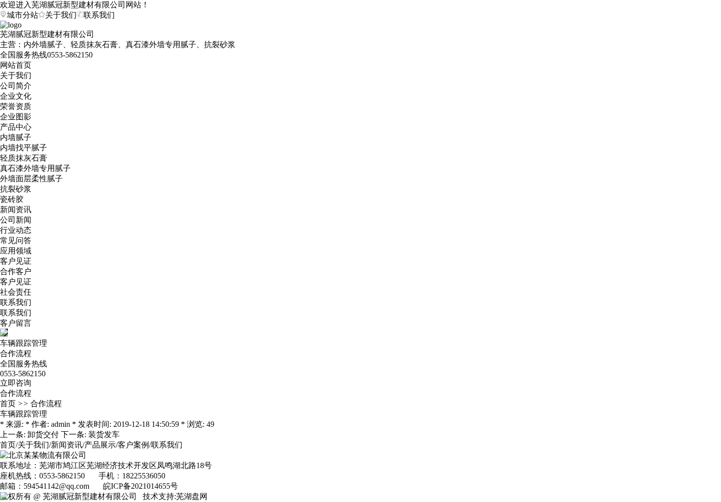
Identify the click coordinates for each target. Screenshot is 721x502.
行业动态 (15, 230)
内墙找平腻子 (23, 147)
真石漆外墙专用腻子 (35, 168)
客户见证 (15, 261)
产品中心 (15, 127)
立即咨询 (15, 383)
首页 (8, 403)
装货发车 (104, 434)
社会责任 (15, 292)
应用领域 (15, 251)
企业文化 (15, 96)
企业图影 (15, 116)
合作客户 (15, 271)
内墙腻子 (15, 137)
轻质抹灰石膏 (23, 158)
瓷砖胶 (12, 199)
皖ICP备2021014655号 (140, 486)
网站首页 (15, 65)
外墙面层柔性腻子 (31, 178)
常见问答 (15, 240)
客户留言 (15, 323)
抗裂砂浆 (15, 189)
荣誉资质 (15, 106)
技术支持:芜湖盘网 (175, 496)
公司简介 (15, 86)
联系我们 (15, 302)
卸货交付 (43, 434)
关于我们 (15, 75)
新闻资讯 (15, 209)
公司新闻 (15, 220)
